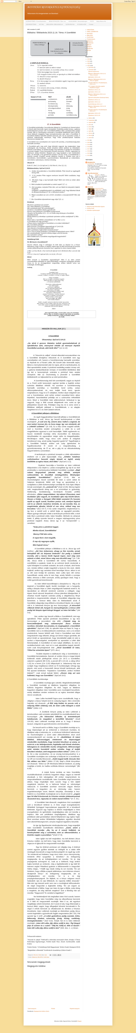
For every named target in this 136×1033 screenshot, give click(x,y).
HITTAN (41, 24)
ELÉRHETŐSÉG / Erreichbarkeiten (36, 21)
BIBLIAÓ (89, 44)
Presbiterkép (90, 43)
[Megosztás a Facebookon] (58, 955)
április (90, 131)
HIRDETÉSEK (90, 29)
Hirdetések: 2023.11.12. (94, 99)
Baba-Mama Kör (101, 21)
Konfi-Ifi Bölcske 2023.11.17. (95, 104)
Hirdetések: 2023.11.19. (94, 89)
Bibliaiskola (34, 957)
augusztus (91, 122)
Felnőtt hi (89, 46)
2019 (88, 144)
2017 (88, 149)
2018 (88, 146)
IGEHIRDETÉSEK (31, 24)
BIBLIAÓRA (40, 957)
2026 (88, 59)
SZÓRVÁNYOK (70, 24)
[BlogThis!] (55, 955)
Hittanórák (90, 187)
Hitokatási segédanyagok (93, 210)
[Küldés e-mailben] (53, 955)
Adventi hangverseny (93, 71)
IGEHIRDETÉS (91, 162)
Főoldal (91, 24)
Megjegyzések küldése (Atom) (41, 1011)
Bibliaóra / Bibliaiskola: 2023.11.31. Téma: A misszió (97, 74)
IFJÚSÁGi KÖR (81, 24)
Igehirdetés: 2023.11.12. (94, 102)
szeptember (92, 120)
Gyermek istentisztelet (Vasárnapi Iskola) (98, 97)
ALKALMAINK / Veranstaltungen (78, 21)
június (90, 126)
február (90, 135)
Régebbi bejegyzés (75, 1008)
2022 (88, 140)
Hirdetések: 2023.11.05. (94, 115)
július (90, 124)
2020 (88, 142)
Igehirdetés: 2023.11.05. (94, 113)
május (90, 129)
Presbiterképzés (91, 39)
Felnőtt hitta (90, 48)
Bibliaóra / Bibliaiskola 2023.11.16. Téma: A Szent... (97, 95)
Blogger (79, 1021)
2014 (88, 155)
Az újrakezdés (91, 163)
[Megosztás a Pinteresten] (60, 955)
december (91, 67)
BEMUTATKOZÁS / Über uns (57, 21)
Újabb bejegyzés (32, 1008)
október (91, 118)
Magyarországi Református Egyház (96, 206)
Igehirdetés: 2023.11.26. (94, 77)
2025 (88, 61)
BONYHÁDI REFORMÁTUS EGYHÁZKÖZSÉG (53, 7)
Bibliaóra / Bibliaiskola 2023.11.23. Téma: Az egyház (97, 80)
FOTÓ (92, 21)
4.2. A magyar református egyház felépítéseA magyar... (96, 87)
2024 (88, 63)
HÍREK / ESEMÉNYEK (92, 31)
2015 (88, 153)
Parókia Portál (90, 208)
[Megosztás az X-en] (57, 955)
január (90, 137)
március (91, 133)
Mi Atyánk (97, 174)
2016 (88, 151)
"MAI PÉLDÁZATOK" (93, 173)
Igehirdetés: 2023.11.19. (94, 92)
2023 (88, 65)
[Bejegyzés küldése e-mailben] (50, 954)
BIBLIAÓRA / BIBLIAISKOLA (54, 24)
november (91, 69)
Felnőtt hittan (46, 957)
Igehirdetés (90, 33)
